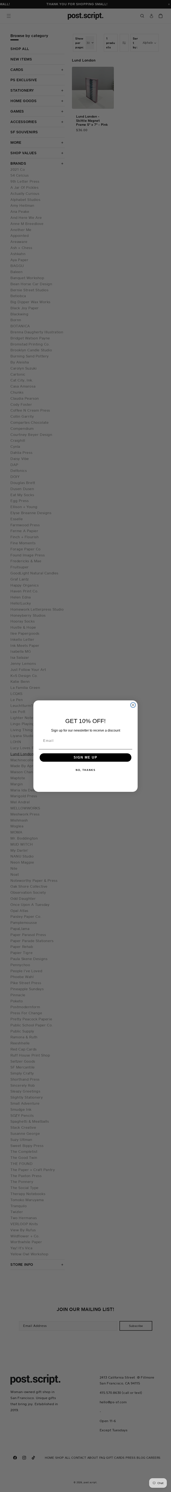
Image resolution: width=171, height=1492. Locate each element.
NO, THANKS (86, 770)
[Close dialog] (133, 704)
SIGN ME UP (85, 757)
